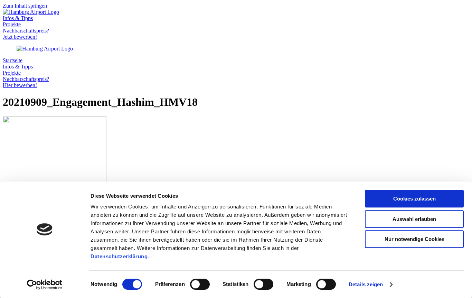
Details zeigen (366, 284)
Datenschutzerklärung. (120, 256)
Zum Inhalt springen (25, 6)
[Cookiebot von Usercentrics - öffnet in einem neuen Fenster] (45, 284)
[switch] (200, 284)
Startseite (12, 60)
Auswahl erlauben (414, 219)
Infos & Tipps (18, 18)
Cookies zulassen (414, 199)
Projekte (12, 24)
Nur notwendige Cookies (414, 239)
